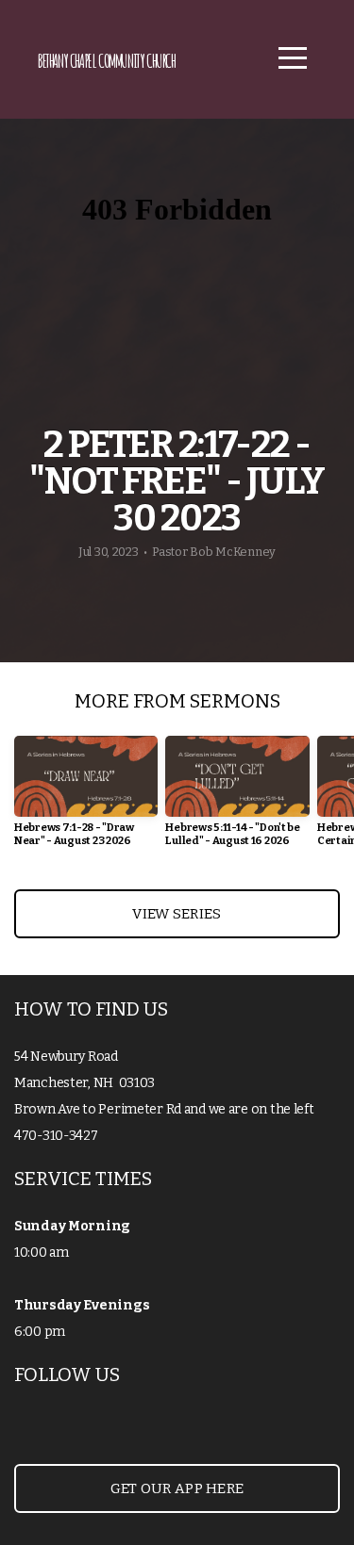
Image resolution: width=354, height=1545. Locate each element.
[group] (86, 798)
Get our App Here (177, 1488)
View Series (176, 913)
